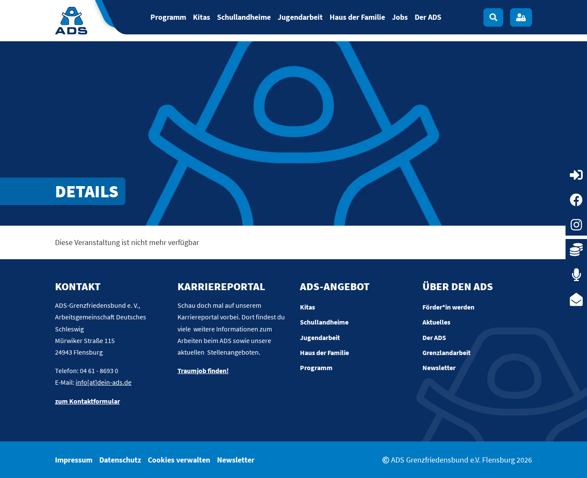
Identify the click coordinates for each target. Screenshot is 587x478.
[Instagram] (576, 225)
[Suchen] (493, 17)
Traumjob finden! (203, 370)
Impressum (73, 460)
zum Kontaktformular (87, 401)
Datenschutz (120, 460)
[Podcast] (576, 274)
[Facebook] (576, 200)
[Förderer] (576, 249)
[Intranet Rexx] (576, 175)
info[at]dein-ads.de (103, 382)
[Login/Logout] (521, 17)
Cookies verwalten (179, 460)
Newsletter (235, 460)
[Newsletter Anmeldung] (576, 299)
